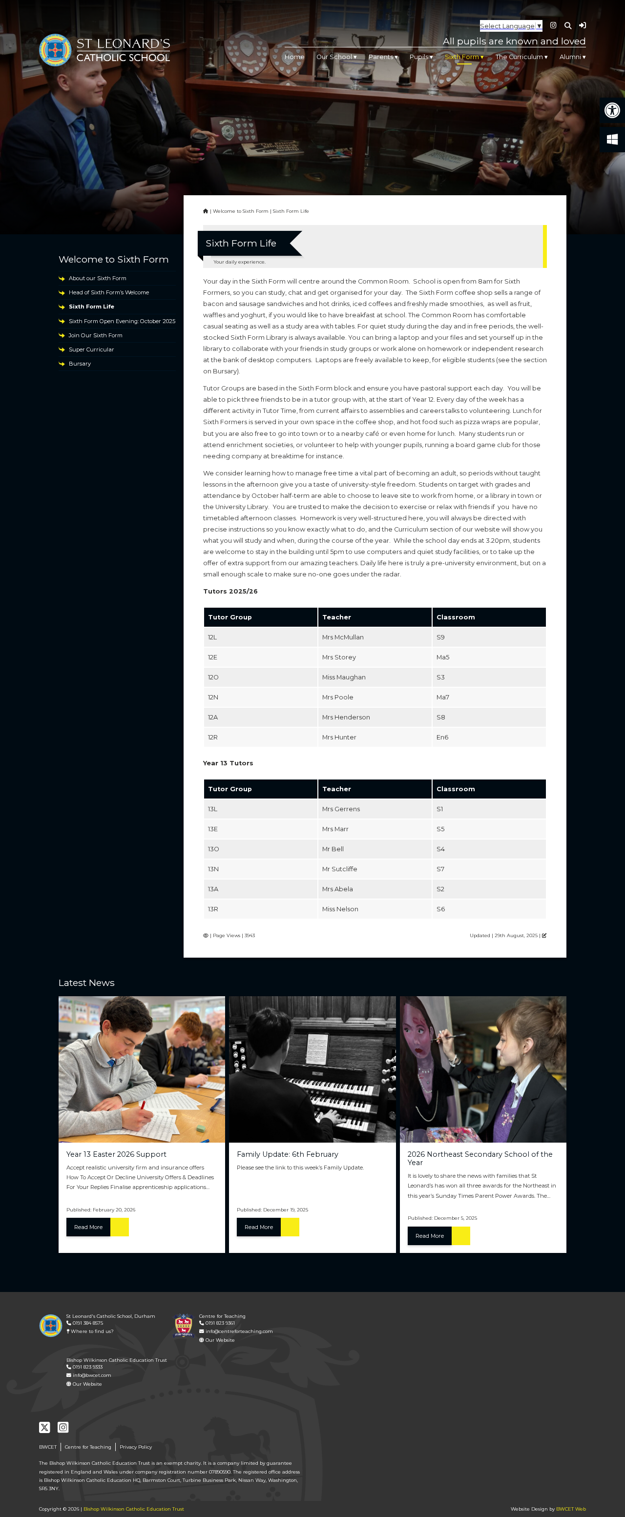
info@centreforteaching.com (238, 1331)
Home (295, 57)
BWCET (48, 1447)
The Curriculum (519, 57)
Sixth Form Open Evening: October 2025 (122, 321)
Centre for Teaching (88, 1447)
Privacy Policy (136, 1447)
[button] (612, 110)
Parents (381, 57)
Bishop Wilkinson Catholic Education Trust (133, 1509)
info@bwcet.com (91, 1375)
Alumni (570, 57)
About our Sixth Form (97, 278)
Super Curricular (91, 349)
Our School (334, 57)
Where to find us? (91, 1331)
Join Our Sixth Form (96, 335)
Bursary (80, 363)
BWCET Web (571, 1509)
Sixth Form (462, 57)
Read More (88, 1227)
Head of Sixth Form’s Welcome (109, 292)
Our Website (219, 1340)
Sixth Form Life (91, 306)
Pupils (419, 57)
